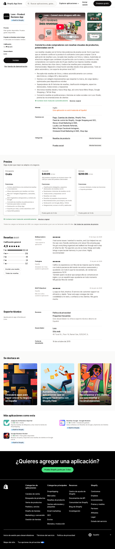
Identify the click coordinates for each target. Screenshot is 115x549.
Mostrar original (75, 101)
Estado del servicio (99, 521)
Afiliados (94, 513)
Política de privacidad (62, 313)
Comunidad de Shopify (78, 502)
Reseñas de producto (61, 138)
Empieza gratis (102, 3)
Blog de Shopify (75, 507)
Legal (93, 517)
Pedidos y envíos (32, 507)
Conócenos (95, 491)
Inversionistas (96, 500)
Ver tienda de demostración (15, 66)
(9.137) (10, 47)
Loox (5, 54)
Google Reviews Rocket (19, 433)
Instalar (16, 60)
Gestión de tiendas (33, 519)
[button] (30, 425)
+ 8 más (94, 36)
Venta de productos (33, 502)
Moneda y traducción (56, 524)
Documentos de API (77, 498)
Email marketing (54, 511)
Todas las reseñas (12, 273)
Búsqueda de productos (35, 498)
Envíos (50, 519)
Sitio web (56, 331)
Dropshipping (52, 491)
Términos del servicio (45, 535)
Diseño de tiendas (32, 511)
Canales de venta (32, 494)
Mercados (51, 496)
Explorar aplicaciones (68, 3)
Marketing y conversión (35, 515)
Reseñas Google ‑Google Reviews (78, 421)
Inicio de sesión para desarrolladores (19, 535)
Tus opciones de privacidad (29, 542)
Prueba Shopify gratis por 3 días (57, 470)
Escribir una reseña (12, 269)
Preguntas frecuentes (62, 316)
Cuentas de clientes (66, 118)
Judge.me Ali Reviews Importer (21, 421)
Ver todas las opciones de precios (86, 224)
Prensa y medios (98, 504)
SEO (49, 515)
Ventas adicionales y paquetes (55, 505)
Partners (94, 508)
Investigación (74, 511)
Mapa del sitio (9, 542)
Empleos (94, 496)
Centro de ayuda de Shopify (77, 492)
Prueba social (58, 145)
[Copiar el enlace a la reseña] (47, 237)
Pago (55, 118)
